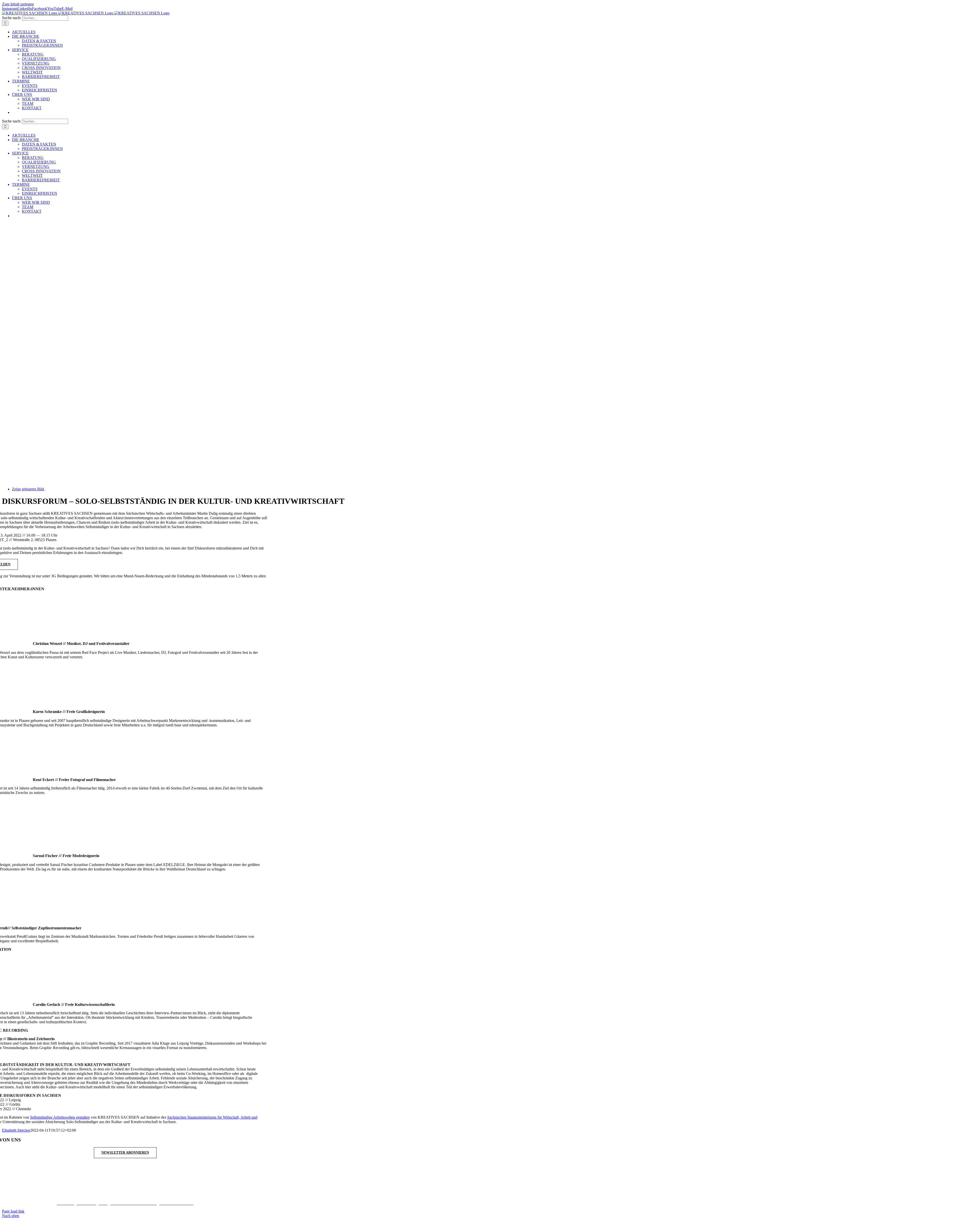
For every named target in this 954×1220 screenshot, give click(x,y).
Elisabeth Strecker (16, 1130)
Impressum (65, 1202)
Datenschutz (86, 1202)
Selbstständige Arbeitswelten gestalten (60, 1117)
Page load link (13, 1211)
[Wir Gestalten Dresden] (582, 1194)
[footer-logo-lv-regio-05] (480, 1194)
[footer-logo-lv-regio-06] (527, 1194)
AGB (103, 1202)
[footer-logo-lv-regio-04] (444, 1194)
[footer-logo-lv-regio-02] (349, 1194)
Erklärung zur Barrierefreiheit (133, 1202)
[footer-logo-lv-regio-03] (399, 1194)
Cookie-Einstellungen (176, 1202)
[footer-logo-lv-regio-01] (293, 1194)
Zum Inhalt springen (18, 4)
